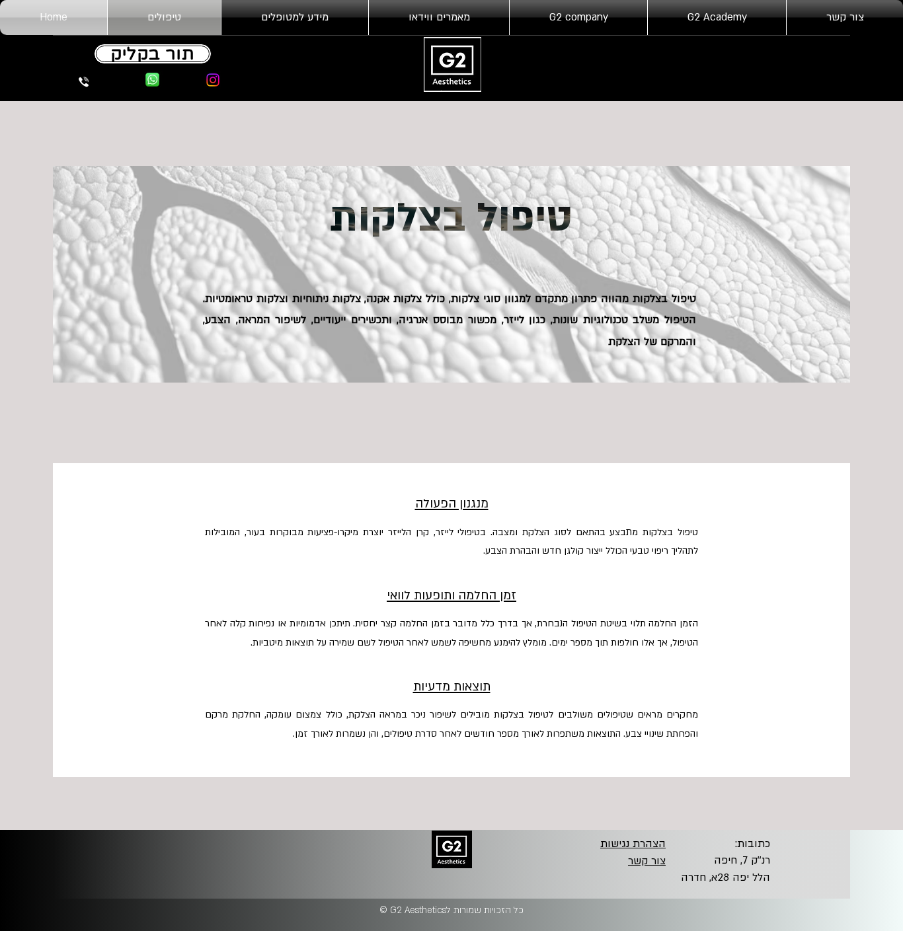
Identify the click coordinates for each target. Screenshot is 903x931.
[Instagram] (212, 80)
